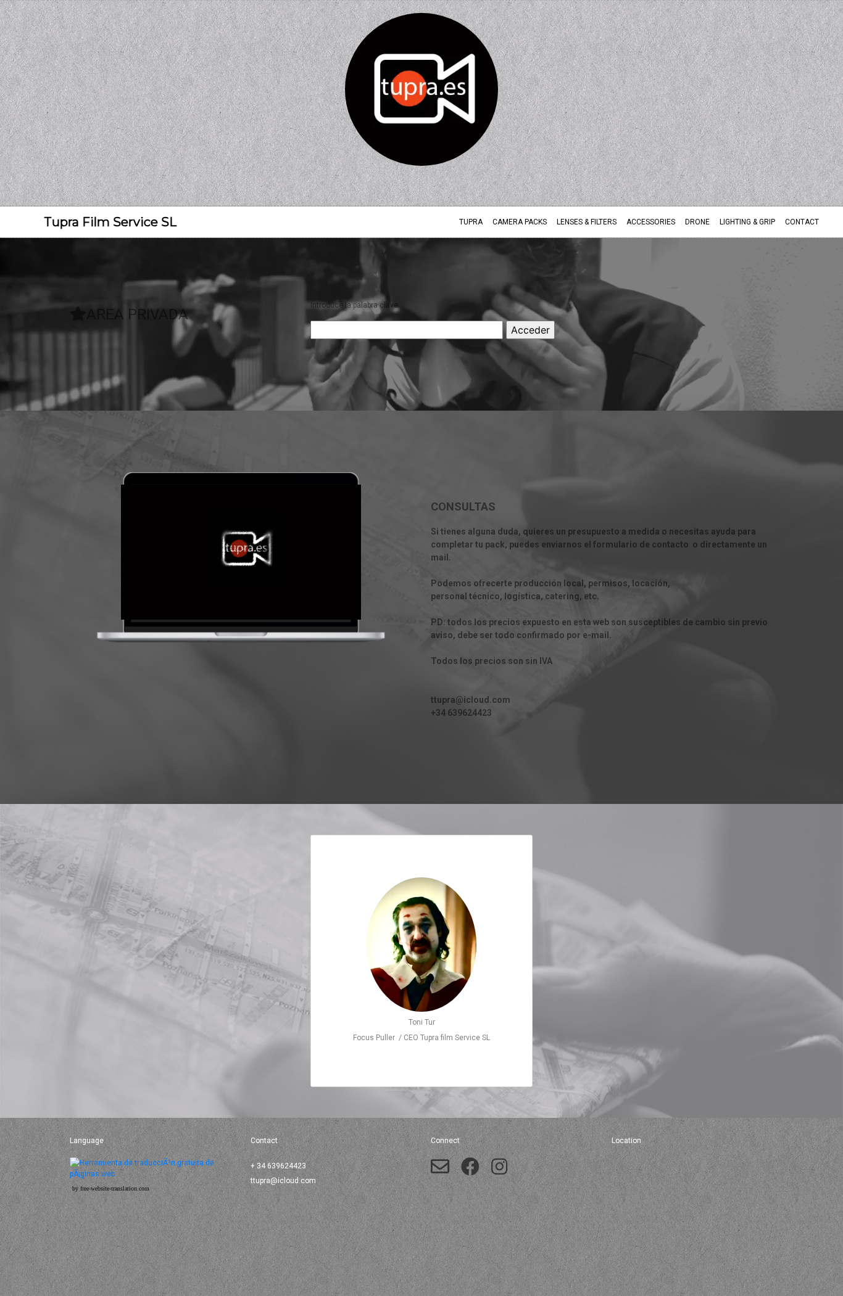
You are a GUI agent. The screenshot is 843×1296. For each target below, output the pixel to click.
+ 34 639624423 (278, 1166)
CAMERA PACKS (519, 222)
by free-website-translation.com (110, 1188)
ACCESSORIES (650, 222)
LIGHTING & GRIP (747, 222)
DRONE (697, 222)
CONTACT (802, 222)
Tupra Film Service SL (97, 222)
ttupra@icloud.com (283, 1180)
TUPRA (471, 222)
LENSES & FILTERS (587, 222)
